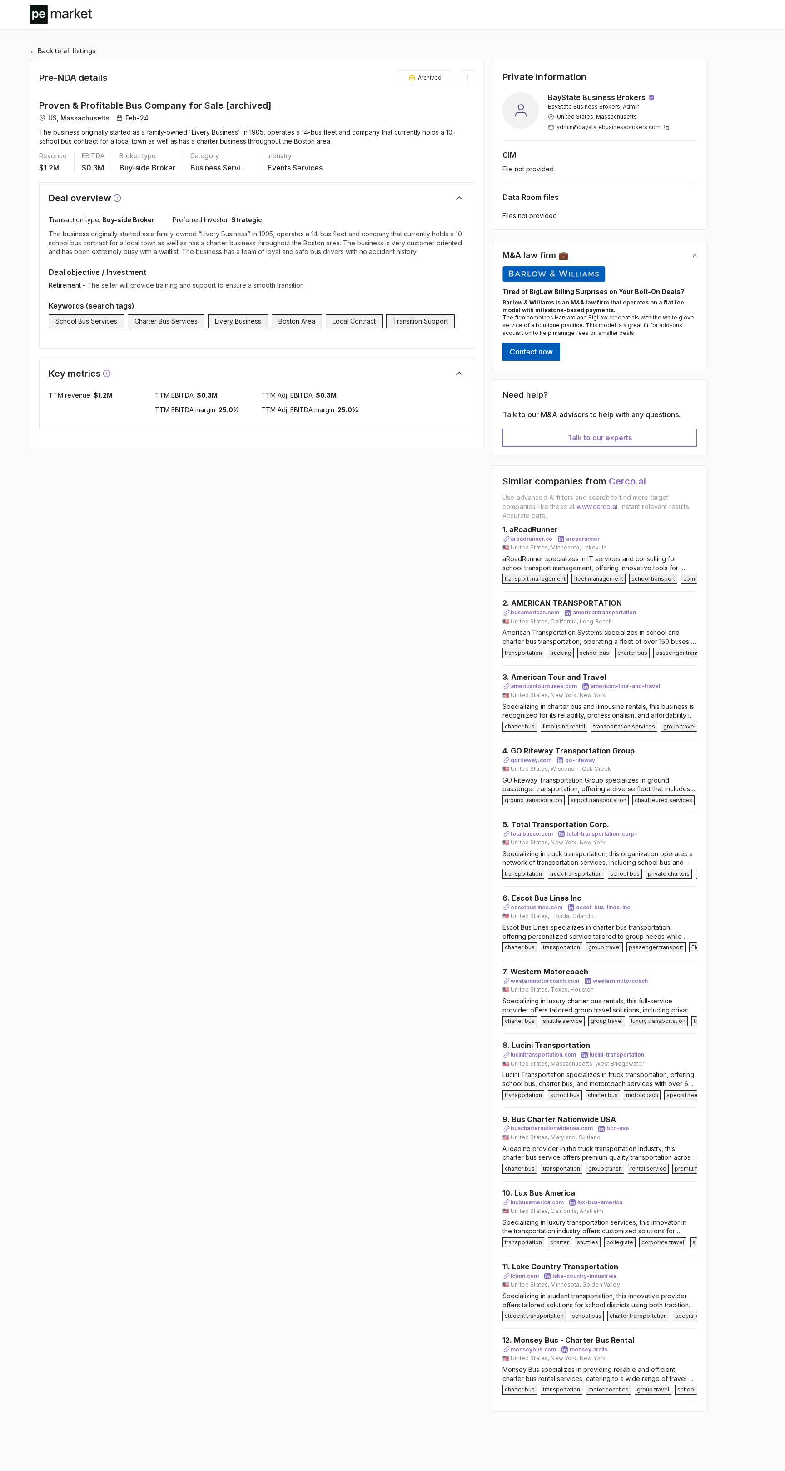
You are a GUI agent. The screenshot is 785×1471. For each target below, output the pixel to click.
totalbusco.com (532, 833)
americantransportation (604, 612)
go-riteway (580, 760)
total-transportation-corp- (601, 833)
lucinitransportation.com (543, 1054)
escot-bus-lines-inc (603, 907)
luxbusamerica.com (537, 1202)
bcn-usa (617, 1128)
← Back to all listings (63, 51)
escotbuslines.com (536, 907)
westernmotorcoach (620, 980)
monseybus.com (533, 1349)
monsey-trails (588, 1349)
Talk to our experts (599, 437)
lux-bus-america (599, 1202)
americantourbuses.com (544, 686)
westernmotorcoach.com (545, 980)
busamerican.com (535, 612)
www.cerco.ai (596, 506)
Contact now (531, 351)
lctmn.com (525, 1275)
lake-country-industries (584, 1275)
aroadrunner (583, 538)
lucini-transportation (617, 1054)
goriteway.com (531, 760)
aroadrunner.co (531, 538)
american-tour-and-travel (625, 686)
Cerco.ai (627, 481)
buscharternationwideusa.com (552, 1128)
